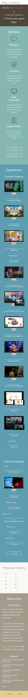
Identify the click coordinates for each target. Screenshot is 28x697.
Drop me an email (8, 646)
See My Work (14, 149)
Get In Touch (14, 155)
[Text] (24, 2)
